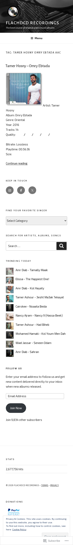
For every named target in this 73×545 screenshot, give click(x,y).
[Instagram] (10, 190)
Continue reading (16, 163)
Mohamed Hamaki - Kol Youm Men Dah (41, 333)
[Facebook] (21, 190)
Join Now (16, 408)
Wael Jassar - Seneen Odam (33, 343)
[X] (32, 190)
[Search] (61, 246)
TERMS (44, 485)
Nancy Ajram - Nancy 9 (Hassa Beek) (39, 315)
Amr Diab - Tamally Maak (32, 270)
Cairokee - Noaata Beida (31, 306)
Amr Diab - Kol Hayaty (30, 288)
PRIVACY (54, 485)
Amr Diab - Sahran (27, 352)
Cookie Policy (19, 529)
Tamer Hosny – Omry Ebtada (27, 66)
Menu (38, 38)
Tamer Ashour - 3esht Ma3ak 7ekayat (40, 297)
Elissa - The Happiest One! (32, 279)
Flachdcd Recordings (32, 23)
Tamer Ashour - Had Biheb (32, 324)
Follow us (14, 368)
